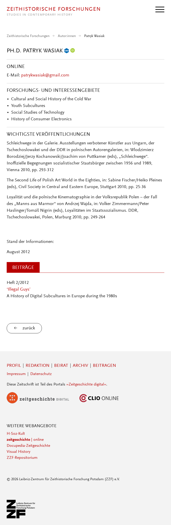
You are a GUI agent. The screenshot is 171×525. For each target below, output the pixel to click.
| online (25, 440)
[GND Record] (66, 51)
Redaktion (37, 365)
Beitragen (104, 365)
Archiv (80, 365)
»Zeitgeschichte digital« (86, 385)
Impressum (16, 374)
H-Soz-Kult (16, 434)
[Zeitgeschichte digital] (41, 402)
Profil (14, 365)
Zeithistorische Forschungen (28, 36)
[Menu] (159, 9)
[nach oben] (162, 516)
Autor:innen (67, 36)
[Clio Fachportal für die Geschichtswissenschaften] (99, 402)
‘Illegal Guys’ (19, 289)
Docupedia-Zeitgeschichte (28, 446)
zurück (28, 328)
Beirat (61, 365)
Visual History (18, 452)
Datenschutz (41, 374)
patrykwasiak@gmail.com (45, 75)
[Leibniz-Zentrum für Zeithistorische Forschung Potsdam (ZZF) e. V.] (21, 517)
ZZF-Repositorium (22, 458)
